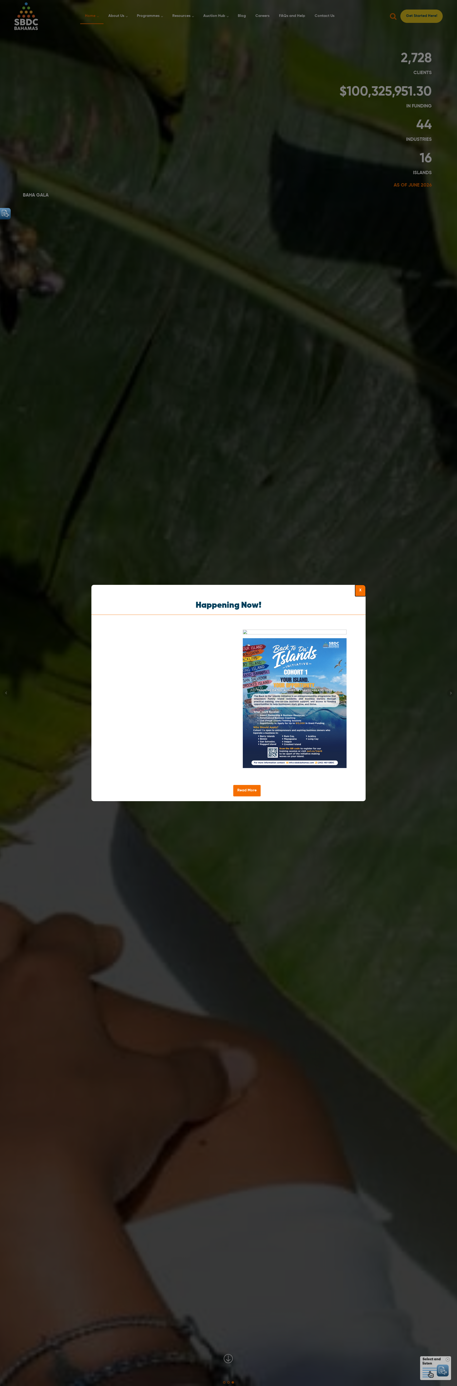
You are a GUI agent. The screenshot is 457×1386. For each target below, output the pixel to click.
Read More (247, 790)
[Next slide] (362, 708)
